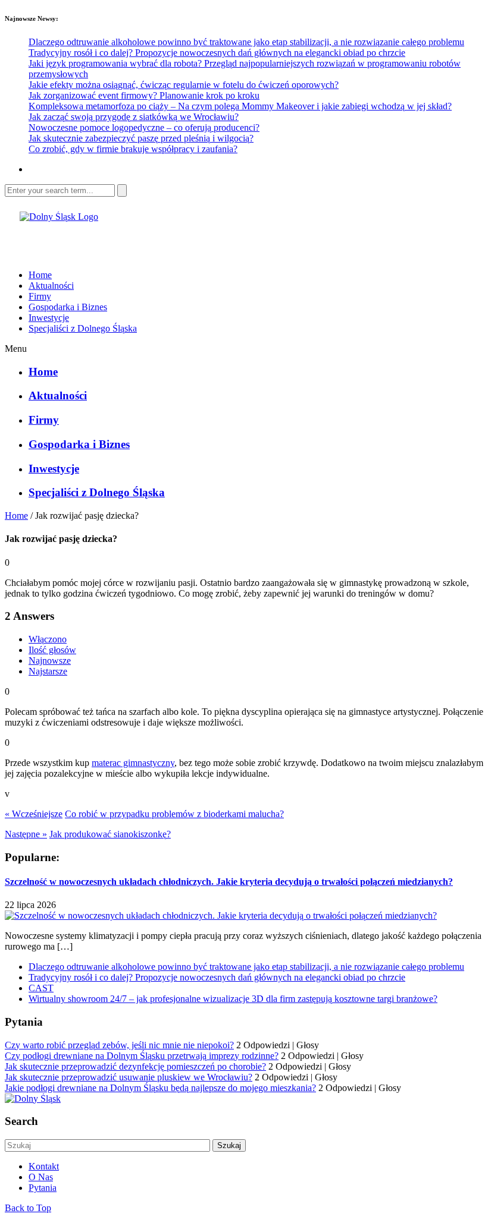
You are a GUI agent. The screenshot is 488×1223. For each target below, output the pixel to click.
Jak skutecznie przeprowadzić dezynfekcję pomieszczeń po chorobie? (135, 1066)
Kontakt (44, 1166)
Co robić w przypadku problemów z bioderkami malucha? (174, 814)
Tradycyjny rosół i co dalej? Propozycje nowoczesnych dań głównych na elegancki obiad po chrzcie (217, 53)
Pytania (43, 1188)
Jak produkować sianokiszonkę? (110, 834)
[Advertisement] (144, 240)
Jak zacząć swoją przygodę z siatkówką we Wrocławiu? (134, 117)
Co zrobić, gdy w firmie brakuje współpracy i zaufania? (133, 149)
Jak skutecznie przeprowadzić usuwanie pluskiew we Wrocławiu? (128, 1077)
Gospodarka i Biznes (68, 307)
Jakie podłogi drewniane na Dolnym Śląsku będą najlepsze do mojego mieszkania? (160, 1088)
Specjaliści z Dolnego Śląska (83, 328)
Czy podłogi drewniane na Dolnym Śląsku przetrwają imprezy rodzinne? (142, 1056)
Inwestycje (49, 318)
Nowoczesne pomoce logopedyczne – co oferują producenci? (144, 127)
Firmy (40, 296)
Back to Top (28, 1208)
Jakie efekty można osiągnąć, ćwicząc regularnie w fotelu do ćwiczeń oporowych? (184, 85)
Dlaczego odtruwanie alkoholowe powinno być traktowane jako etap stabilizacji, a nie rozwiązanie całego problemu (246, 42)
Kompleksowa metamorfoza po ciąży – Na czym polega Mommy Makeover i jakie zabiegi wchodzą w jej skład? (240, 106)
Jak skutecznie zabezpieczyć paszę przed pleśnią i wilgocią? (141, 138)
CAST (41, 988)
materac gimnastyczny (133, 763)
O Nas (41, 1177)
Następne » (26, 834)
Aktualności (51, 285)
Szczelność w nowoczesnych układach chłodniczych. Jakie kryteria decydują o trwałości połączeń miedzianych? (229, 882)
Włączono (48, 639)
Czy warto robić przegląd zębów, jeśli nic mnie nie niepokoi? (119, 1045)
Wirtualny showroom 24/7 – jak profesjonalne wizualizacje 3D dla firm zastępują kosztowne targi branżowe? (233, 999)
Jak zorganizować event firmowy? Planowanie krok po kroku (144, 95)
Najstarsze (48, 671)
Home (40, 275)
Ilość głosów (52, 650)
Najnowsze (50, 660)
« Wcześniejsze (33, 814)
